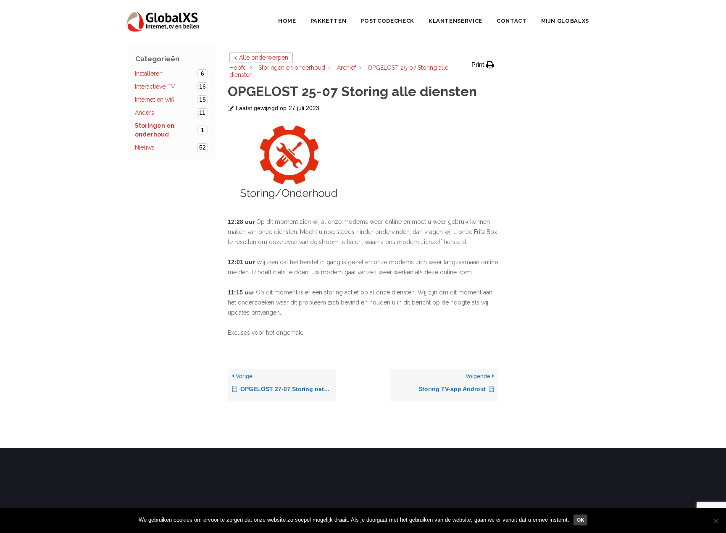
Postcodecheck (387, 21)
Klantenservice (455, 21)
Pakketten (328, 21)
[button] (482, 65)
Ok (580, 520)
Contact (512, 21)
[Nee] (715, 521)
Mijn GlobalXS (565, 21)
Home (287, 21)
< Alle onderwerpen (261, 57)
